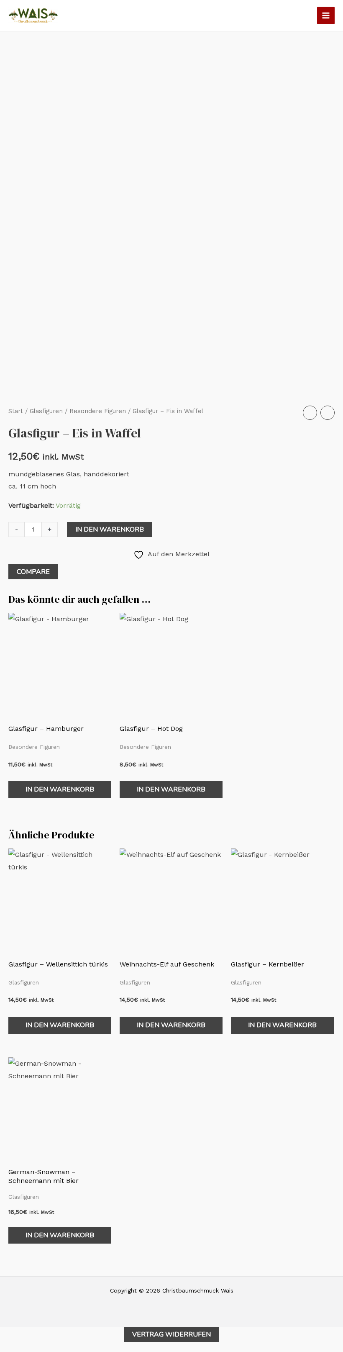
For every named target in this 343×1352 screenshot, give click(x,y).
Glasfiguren (46, 411)
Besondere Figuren (97, 411)
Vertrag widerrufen (171, 1334)
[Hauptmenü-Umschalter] (326, 15)
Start (15, 411)
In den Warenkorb (109, 529)
